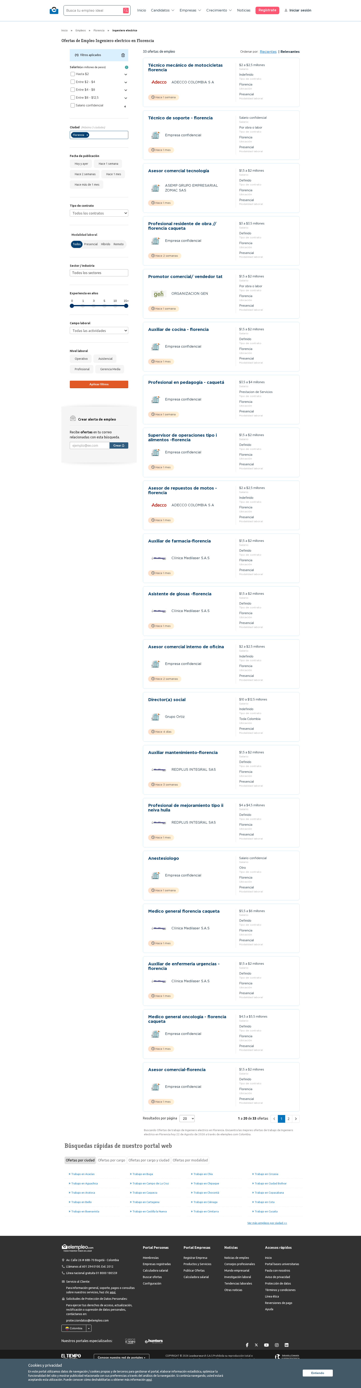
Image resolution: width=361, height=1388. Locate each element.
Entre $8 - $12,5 (87, 97)
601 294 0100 (91, 1266)
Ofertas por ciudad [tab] (80, 1160)
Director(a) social (167, 699)
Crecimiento (216, 10)
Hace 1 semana (108, 163)
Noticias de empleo (236, 1257)
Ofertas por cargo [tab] (111, 1160)
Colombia (75, 1328)
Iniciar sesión (300, 10)
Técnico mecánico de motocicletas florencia (185, 67)
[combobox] (99, 135)
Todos (77, 244)
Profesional (82, 369)
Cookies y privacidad (45, 1365)
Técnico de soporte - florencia (180, 118)
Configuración (152, 1283)
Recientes (268, 52)
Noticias (243, 10)
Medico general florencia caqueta (184, 911)
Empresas (188, 10)
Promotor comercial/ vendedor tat (185, 276)
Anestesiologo (163, 858)
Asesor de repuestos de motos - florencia (182, 490)
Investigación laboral (237, 1277)
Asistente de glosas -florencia (179, 594)
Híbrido (105, 244)
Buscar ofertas (152, 1277)
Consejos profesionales (239, 1264)
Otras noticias (233, 1290)
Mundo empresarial (236, 1270)
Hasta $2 (82, 74)
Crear (117, 445)
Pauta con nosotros (277, 1270)
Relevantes (290, 52)
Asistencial (105, 358)
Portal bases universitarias (282, 1264)
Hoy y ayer (81, 163)
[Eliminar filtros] (123, 55)
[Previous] (274, 1119)
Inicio (141, 10)
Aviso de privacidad (277, 1277)
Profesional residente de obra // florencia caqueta (182, 226)
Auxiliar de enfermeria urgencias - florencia (184, 966)
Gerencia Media (109, 369)
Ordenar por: (249, 51)
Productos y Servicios (197, 1264)
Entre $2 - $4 (85, 82)
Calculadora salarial (155, 1270)
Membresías (151, 1257)
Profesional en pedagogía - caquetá (186, 382)
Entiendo (317, 1373)
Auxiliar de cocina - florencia (178, 329)
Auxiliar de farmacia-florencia (179, 541)
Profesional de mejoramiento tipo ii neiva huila (185, 807)
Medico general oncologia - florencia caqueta (187, 1019)
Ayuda (269, 1309)
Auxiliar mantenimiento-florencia (183, 752)
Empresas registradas (157, 1264)
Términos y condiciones (280, 1290)
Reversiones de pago (278, 1303)
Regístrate (267, 10)
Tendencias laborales (238, 1283)
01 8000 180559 (106, 1273)
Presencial (91, 244)
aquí (149, 1379)
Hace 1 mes (113, 174)
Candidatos (160, 10)
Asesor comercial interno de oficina (186, 646)
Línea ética (272, 1296)
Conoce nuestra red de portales (121, 1357)
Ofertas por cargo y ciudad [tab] (148, 1160)
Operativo (81, 358)
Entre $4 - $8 (85, 89)
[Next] (296, 1119)
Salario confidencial (89, 105)
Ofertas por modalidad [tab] (190, 1160)
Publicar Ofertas (194, 1270)
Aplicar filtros (99, 384)
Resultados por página (160, 1118)
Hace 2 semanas (85, 174)
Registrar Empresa (195, 1257)
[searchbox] (91, 136)
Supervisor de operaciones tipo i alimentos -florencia (182, 437)
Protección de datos (278, 1283)
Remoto (119, 244)
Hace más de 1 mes (86, 184)
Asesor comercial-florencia (177, 1069)
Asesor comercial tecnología (178, 170)
